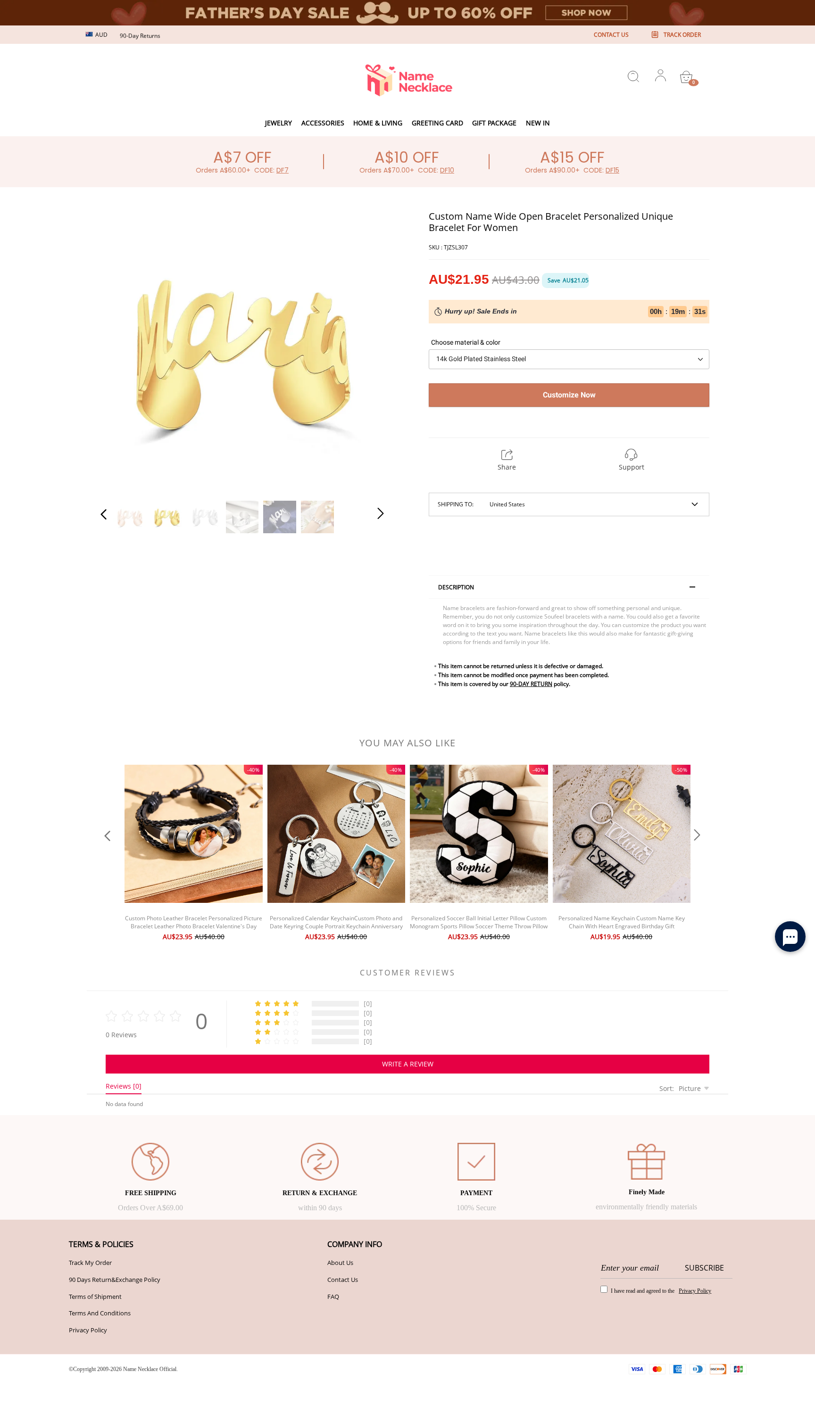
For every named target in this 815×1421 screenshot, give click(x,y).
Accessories (322, 122)
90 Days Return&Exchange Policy (114, 1279)
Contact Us (342, 1279)
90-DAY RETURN (531, 684)
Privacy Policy (88, 1330)
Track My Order (90, 1262)
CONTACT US (611, 35)
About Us (340, 1262)
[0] (686, 77)
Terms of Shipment (95, 1296)
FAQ (333, 1296)
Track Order (682, 35)
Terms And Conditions (100, 1313)
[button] (122, 350)
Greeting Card (437, 122)
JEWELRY (278, 122)
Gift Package (494, 122)
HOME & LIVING (377, 122)
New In (538, 122)
